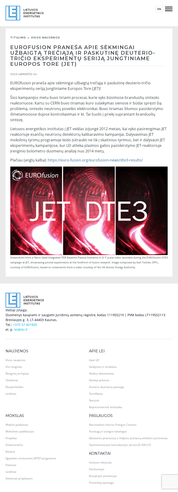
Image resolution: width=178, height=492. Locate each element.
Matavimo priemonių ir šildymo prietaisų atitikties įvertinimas (128, 438)
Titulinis (18, 37)
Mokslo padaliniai (17, 425)
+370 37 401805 (25, 324)
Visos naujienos (45, 37)
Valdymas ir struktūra (103, 367)
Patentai (11, 465)
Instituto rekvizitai (100, 462)
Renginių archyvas (17, 373)
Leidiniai (11, 394)
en (159, 9)
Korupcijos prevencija (103, 476)
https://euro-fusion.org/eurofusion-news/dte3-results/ (95, 160)
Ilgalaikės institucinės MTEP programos (31, 458)
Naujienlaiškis (14, 387)
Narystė (94, 400)
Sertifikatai (96, 394)
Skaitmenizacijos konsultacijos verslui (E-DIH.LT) (120, 445)
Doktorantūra (14, 445)
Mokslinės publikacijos (20, 431)
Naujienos (17, 351)
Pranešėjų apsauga (101, 483)
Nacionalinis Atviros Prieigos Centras (113, 425)
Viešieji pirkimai (99, 380)
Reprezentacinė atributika (105, 407)
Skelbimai (12, 380)
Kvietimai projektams (19, 478)
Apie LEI (97, 351)
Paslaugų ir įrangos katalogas (108, 431)
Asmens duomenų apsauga (106, 387)
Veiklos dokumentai (101, 373)
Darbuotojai (96, 469)
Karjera (10, 452)
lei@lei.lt (21, 329)
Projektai (11, 438)
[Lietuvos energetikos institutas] (25, 12)
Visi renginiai (14, 367)
